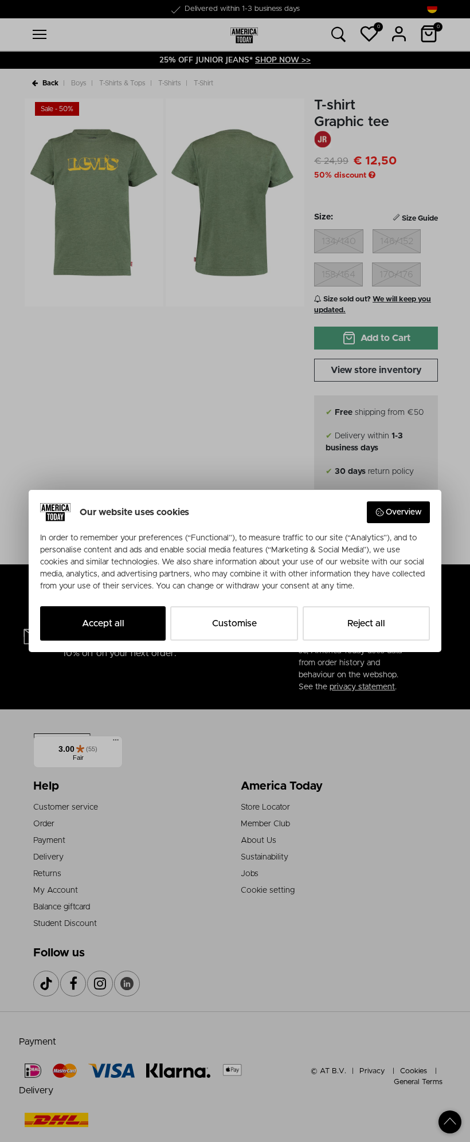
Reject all (366, 623)
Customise (234, 623)
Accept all (103, 623)
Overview (404, 512)
